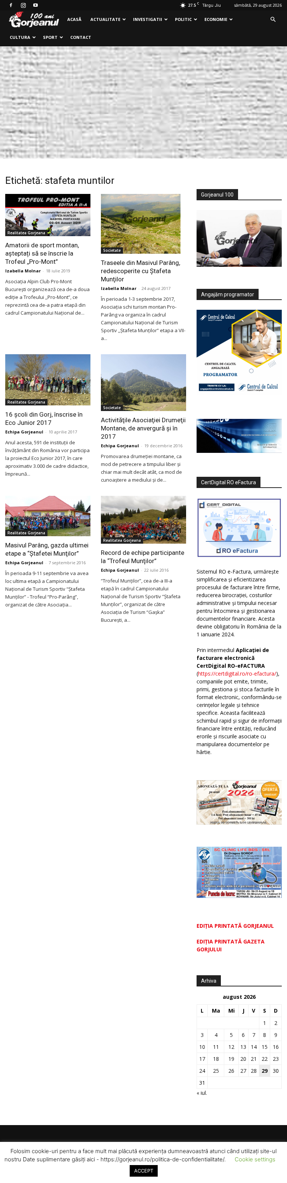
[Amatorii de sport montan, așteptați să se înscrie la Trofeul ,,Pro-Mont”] (47, 215)
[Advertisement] (143, 102)
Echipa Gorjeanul (24, 432)
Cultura (20, 37)
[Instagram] (23, 5)
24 (202, 1070)
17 (202, 1058)
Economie (215, 19)
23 (276, 1058)
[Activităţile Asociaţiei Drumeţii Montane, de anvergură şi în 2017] (143, 382)
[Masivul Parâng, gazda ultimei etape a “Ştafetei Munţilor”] (47, 516)
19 (231, 1058)
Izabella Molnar (23, 271)
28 (254, 1070)
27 (243, 1070)
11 (216, 1046)
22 (265, 1058)
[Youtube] (35, 5)
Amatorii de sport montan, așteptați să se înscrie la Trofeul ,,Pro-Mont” (42, 253)
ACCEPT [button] (143, 1171)
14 (254, 1046)
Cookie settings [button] (255, 1159)
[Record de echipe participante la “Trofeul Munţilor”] (143, 520)
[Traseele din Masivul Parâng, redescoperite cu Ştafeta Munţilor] (143, 224)
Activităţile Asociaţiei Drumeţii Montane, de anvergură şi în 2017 (143, 428)
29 (265, 1070)
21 (254, 1058)
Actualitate (105, 19)
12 (231, 1046)
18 (216, 1058)
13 (243, 1046)
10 (202, 1046)
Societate (112, 250)
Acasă (74, 19)
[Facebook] (10, 5)
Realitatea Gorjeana (26, 232)
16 (276, 1046)
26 (231, 1070)
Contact (80, 37)
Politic (183, 19)
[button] (273, 19)
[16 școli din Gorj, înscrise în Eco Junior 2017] (47, 379)
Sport (50, 37)
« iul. (202, 1092)
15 (265, 1046)
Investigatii (147, 19)
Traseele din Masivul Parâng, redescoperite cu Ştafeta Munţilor (140, 271)
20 (243, 1058)
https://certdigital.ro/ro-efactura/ (237, 673)
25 (216, 1070)
